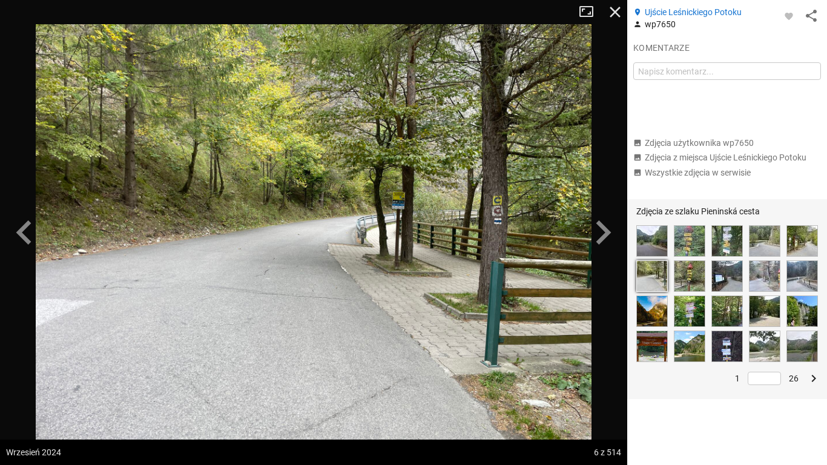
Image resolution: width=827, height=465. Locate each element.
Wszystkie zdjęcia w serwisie (698, 172)
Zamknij (615, 12)
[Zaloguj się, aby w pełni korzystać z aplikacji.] (789, 16)
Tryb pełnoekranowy (591, 12)
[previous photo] (24, 232)
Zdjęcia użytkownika (699, 143)
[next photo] (603, 232)
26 (794, 378)
